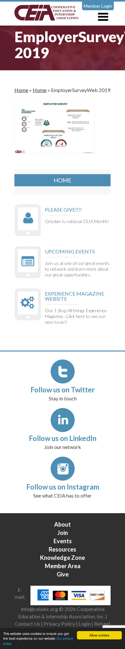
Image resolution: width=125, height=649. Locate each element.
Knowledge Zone (62, 557)
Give (63, 574)
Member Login (98, 6)
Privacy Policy (59, 624)
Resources (62, 549)
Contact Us (27, 624)
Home (21, 90)
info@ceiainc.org (40, 609)
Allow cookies (99, 635)
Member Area (62, 565)
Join (62, 532)
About (62, 524)
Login (85, 624)
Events (63, 541)
